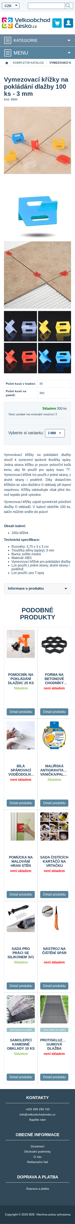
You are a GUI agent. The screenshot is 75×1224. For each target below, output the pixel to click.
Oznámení (37, 1146)
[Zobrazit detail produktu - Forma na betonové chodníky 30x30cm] (54, 644)
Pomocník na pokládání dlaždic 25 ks (21, 679)
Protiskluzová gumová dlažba (54, 1044)
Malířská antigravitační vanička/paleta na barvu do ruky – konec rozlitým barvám (54, 770)
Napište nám (37, 1119)
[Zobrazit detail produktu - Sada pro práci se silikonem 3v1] (21, 918)
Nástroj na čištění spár (54, 951)
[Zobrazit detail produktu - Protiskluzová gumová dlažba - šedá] (54, 1009)
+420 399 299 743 (37, 1109)
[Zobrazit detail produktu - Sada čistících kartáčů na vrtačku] (54, 826)
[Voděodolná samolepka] (21, 1009)
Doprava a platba (37, 1188)
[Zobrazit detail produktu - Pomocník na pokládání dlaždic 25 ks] (21, 644)
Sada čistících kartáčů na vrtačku (54, 861)
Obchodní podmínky (37, 1151)
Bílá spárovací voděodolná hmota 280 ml (20, 770)
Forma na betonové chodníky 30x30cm (54, 679)
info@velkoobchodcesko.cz (37, 1114)
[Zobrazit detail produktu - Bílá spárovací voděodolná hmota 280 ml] (21, 735)
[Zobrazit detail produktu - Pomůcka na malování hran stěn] (21, 826)
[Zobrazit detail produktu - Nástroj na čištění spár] (54, 918)
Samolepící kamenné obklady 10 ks (21, 1044)
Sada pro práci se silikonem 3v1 (21, 953)
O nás (37, 1156)
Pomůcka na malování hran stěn (21, 861)
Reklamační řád (37, 1162)
